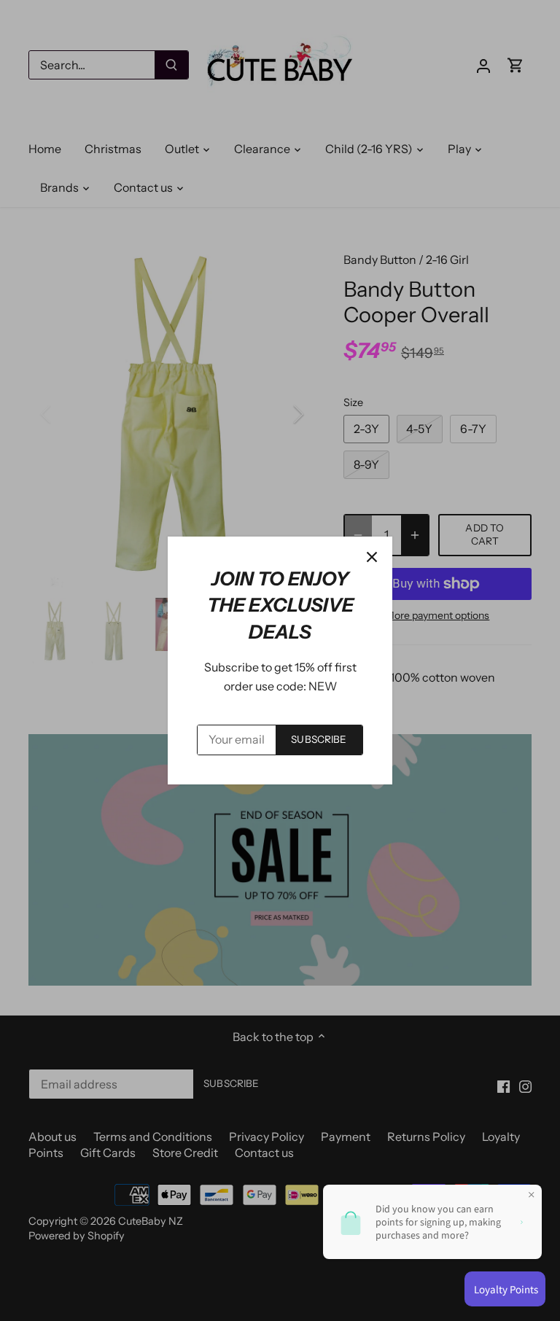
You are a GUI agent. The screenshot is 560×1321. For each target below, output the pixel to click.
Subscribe (318, 739)
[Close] (372, 557)
